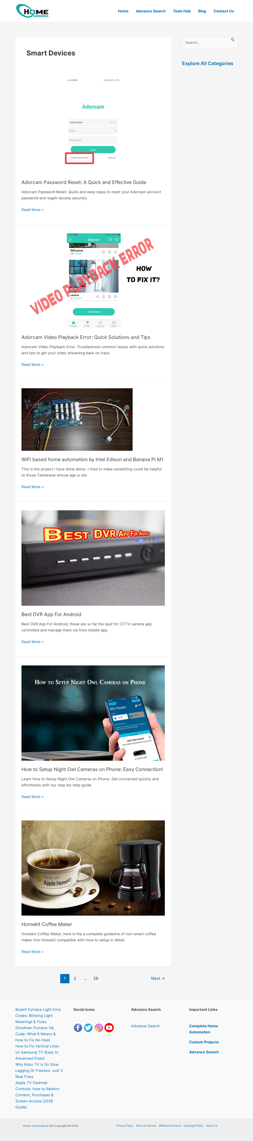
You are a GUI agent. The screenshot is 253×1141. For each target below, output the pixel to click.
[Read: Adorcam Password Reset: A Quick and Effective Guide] (93, 126)
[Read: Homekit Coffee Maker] (93, 868)
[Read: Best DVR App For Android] (93, 558)
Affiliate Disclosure (170, 1125)
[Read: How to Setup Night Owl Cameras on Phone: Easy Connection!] (93, 713)
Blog (202, 11)
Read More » (32, 210)
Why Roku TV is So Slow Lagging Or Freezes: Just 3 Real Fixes (39, 1070)
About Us (211, 1125)
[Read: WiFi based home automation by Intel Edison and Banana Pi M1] (77, 419)
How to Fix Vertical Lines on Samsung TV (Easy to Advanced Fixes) (37, 1052)
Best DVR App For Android (51, 614)
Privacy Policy (124, 1125)
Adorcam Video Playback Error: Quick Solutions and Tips (85, 337)
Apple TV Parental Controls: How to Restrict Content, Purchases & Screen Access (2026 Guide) (37, 1095)
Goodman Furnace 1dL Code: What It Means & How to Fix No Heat (35, 1034)
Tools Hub (182, 11)
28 (95, 978)
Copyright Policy (194, 1125)
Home (123, 11)
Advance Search (151, 11)
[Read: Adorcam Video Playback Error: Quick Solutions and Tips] (93, 280)
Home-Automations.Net (38, 1126)
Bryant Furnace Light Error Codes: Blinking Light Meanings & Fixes (38, 1015)
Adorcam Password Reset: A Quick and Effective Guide (83, 182)
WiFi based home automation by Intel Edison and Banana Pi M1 (92, 459)
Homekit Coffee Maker (46, 924)
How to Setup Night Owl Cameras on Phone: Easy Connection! (92, 769)
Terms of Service (146, 1125)
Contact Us (224, 11)
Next (158, 978)
